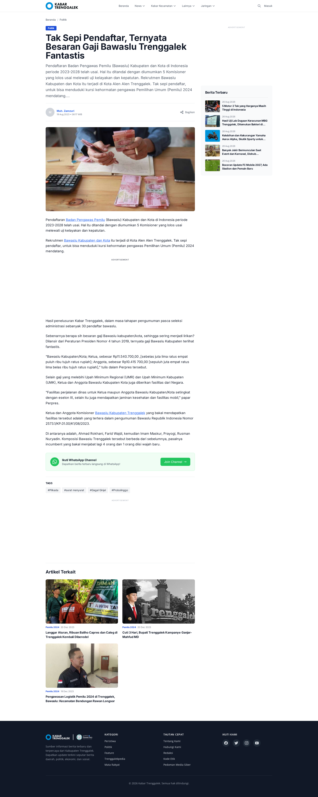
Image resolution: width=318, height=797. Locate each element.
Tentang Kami (172, 741)
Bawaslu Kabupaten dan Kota (87, 240)
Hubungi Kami (172, 747)
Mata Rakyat (112, 764)
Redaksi (168, 753)
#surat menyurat (74, 490)
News (138, 5)
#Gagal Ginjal (98, 490)
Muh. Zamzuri (65, 110)
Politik (63, 19)
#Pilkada (53, 490)
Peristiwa (110, 741)
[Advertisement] (120, 288)
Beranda (124, 5)
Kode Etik (169, 759)
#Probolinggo (120, 490)
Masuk (268, 6)
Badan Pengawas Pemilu (85, 220)
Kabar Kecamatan (161, 5)
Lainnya (186, 5)
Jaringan (206, 5)
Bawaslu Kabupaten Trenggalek (120, 413)
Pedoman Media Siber (177, 764)
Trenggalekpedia (115, 759)
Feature (109, 753)
